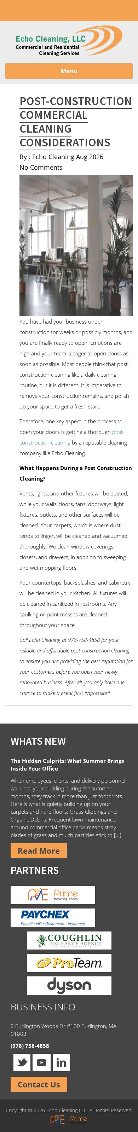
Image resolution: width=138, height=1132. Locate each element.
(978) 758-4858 (53, 11)
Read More (39, 850)
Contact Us (39, 1084)
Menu (69, 71)
